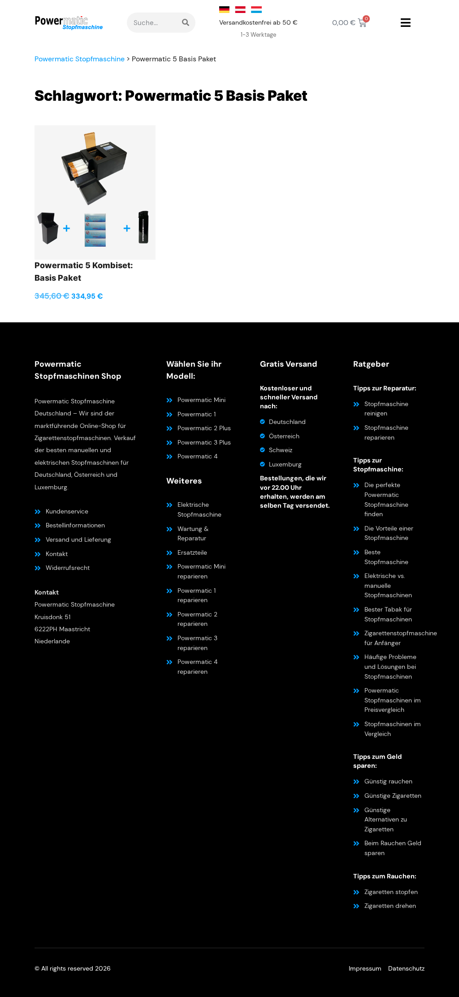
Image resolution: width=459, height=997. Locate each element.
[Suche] (185, 23)
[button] (405, 22)
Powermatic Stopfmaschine (80, 59)
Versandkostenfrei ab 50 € (258, 22)
